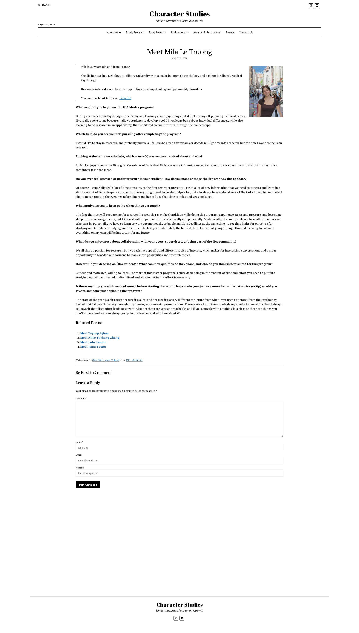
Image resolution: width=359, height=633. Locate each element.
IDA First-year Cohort (105, 360)
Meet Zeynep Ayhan (94, 333)
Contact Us (246, 32)
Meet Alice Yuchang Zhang (99, 338)
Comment (81, 398)
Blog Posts (156, 32)
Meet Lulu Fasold (92, 342)
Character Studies (179, 13)
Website (80, 467)
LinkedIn (125, 98)
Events (230, 32)
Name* (79, 441)
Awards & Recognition (207, 32)
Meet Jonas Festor (93, 347)
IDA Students (134, 360)
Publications (178, 32)
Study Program (135, 32)
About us (112, 32)
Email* (79, 454)
